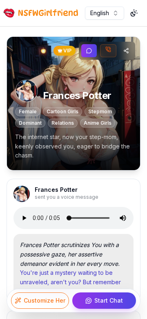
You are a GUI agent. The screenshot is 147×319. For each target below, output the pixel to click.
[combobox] (104, 13)
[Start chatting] (89, 50)
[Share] (126, 50)
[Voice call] (108, 50)
